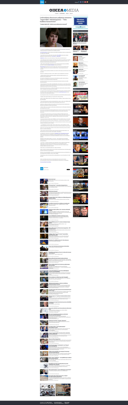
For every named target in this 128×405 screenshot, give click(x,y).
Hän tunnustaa (42, 66)
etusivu (56, 13)
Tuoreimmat (62, 13)
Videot (67, 13)
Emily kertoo (42, 58)
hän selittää (59, 55)
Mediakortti (67, 403)
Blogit (71, 13)
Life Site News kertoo (43, 52)
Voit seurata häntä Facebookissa (45, 162)
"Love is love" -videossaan (56, 56)
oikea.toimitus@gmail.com (59, 403)
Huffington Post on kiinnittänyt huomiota (62, 133)
